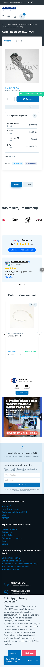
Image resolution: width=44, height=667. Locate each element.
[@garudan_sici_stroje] (14, 380)
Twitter (19, 164)
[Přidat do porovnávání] (13, 107)
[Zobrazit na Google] (7, 263)
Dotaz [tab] (19, 41)
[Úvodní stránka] (3, 24)
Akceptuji (14, 653)
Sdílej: (7, 164)
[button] (22, 115)
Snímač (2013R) (15, 336)
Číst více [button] (9, 277)
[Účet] (15, 16)
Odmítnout (29, 653)
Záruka (5, 544)
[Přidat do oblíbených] (30, 107)
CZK (28, 3)
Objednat (29, 99)
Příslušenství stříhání (15, 333)
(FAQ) (14, 512)
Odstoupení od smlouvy (12, 538)
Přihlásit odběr (22, 485)
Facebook (32, 164)
